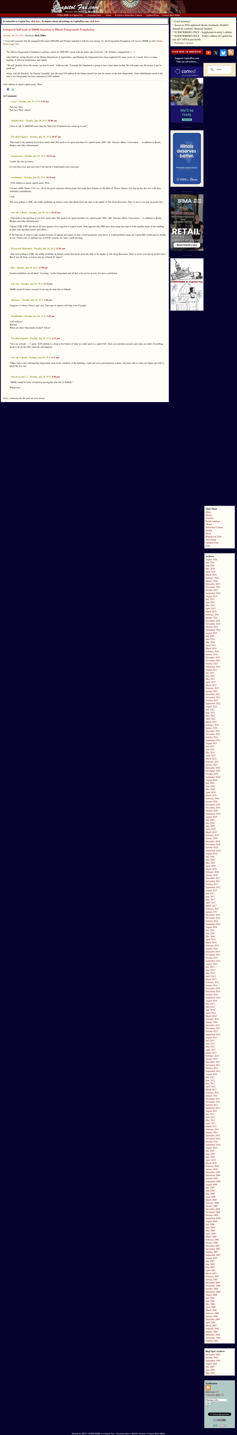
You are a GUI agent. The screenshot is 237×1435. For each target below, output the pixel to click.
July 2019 (210, 819)
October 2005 (212, 1357)
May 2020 (210, 789)
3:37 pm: (55, 357)
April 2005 (211, 1322)
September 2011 (213, 1107)
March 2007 (211, 1273)
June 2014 (210, 1006)
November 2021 (213, 734)
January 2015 (212, 985)
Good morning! (182, 21)
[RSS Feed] (230, 55)
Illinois (209, 515)
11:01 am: (61, 248)
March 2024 (211, 648)
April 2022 (211, 718)
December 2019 (213, 804)
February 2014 (212, 1019)
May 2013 (210, 1046)
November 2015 (213, 954)
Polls (208, 545)
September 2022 (213, 703)
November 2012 (213, 1064)
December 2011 (213, 1098)
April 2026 (211, 571)
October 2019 (212, 810)
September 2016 (213, 924)
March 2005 (211, 1325)
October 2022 (212, 700)
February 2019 (212, 835)
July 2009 (210, 1187)
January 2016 (212, 948)
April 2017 (211, 902)
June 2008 (210, 1227)
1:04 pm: (48, 300)
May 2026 (210, 568)
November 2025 (213, 586)
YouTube (210, 518)
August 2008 (211, 1221)
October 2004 (212, 1340)
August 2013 (211, 1037)
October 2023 (212, 663)
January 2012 (212, 1095)
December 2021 (213, 730)
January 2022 (212, 727)
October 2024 (212, 626)
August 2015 (211, 963)
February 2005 (212, 1328)
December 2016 (213, 914)
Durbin (209, 530)
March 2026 (211, 574)
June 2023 (210, 675)
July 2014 (210, 1003)
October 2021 (212, 737)
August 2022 (211, 706)
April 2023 (211, 681)
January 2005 (212, 1331)
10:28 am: (51, 156)
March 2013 (211, 1052)
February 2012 (212, 1092)
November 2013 (213, 1028)
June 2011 (210, 1117)
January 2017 (212, 911)
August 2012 (211, 1074)
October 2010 (212, 1141)
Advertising (211, 539)
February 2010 (212, 1166)
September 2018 (213, 850)
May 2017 (210, 899)
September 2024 (213, 629)
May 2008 (210, 1230)
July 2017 (210, 893)
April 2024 (211, 645)
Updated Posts (212, 542)
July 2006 (210, 1297)
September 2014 (213, 997)
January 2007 (212, 1279)
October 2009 (212, 1178)
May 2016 (210, 936)
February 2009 (212, 1202)
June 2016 (210, 933)
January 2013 (212, 1058)
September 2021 (213, 740)
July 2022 (210, 709)
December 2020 (213, 767)
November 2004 (213, 1337)
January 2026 (212, 580)
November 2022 (213, 697)
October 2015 (212, 957)
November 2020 (213, 770)
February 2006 (212, 1313)
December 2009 (213, 1172)
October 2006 (212, 1288)
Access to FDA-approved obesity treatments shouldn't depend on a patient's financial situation (200, 26)
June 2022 (210, 712)
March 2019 (211, 832)
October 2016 (212, 920)
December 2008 (213, 1209)
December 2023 (213, 657)
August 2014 (211, 1000)
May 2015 (210, 973)
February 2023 (212, 688)
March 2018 (211, 868)
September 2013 (213, 1034)
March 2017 (211, 905)
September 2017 (213, 887)
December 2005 (213, 1319)
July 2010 (210, 1150)
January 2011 (212, 1132)
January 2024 (212, 654)
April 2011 (211, 1123)
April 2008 (211, 1233)
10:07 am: (57, 136)
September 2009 (213, 1181)
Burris (208, 533)
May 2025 (210, 605)
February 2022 (212, 724)
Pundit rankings (213, 521)
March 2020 (211, 795)
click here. (95, 21)
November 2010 (213, 1138)
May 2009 (210, 1193)
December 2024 (213, 620)
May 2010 (210, 1156)
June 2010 (210, 1153)
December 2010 (213, 1135)
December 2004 (213, 1334)
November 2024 (213, 623)
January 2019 (212, 838)
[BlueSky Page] (223, 55)
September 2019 (213, 813)
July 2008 (210, 1224)
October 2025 (212, 590)
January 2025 (212, 617)
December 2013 (213, 1025)
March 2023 (211, 685)
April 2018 (211, 865)
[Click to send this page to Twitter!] (13, 89)
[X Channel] (215, 55)
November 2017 (213, 881)
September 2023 (213, 666)
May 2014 (210, 1009)
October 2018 (212, 847)
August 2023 (211, 669)
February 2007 (212, 1276)
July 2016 (210, 930)
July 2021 (210, 746)
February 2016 (212, 945)
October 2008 (212, 1215)
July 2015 (210, 966)
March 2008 (211, 1236)
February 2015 (212, 982)
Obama (209, 524)
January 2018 (212, 875)
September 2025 (213, 593)
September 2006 (213, 1291)
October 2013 (212, 1031)
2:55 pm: (56, 338)
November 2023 (213, 660)
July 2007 (210, 1261)
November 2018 (213, 844)
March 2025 (211, 611)
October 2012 (212, 1068)
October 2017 (212, 884)
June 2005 (210, 1369)
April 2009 (211, 1196)
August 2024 (211, 632)
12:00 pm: (43, 267)
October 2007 (212, 1251)
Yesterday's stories (183, 42)
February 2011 (212, 1129)
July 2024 (210, 636)
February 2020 (212, 798)
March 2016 (211, 942)
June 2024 (210, 639)
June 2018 (210, 859)
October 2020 (212, 773)
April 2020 (211, 792)
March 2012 (211, 1089)
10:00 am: (52, 120)
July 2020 (210, 783)
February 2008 (212, 1239)
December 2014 (213, 988)
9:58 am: (45, 101)
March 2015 (211, 979)
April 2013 (211, 1049)
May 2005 (210, 1372)
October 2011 (212, 1104)
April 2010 (211, 1159)
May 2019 (210, 825)
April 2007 (211, 1270)
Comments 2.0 (214, 1394)
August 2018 (211, 853)
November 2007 (213, 1248)
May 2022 (210, 715)
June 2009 (210, 1190)
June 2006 (210, 1300)
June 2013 (210, 1043)
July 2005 (210, 1366)
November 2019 (213, 807)
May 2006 (210, 1303)
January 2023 (212, 691)
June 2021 (210, 749)
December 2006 (213, 1282)
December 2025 (213, 583)
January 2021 (212, 764)
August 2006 (211, 1294)
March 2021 (211, 758)
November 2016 (213, 917)
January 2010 (212, 1169)
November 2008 (213, 1212)
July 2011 (210, 1114)
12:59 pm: (48, 283)
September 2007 (213, 1254)
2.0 (212, 1391)
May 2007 (210, 1267)
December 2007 (213, 1245)
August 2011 (211, 1110)
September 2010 (213, 1144)
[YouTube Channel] (208, 55)
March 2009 (211, 1199)
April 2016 (211, 939)
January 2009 (212, 1205)
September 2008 (213, 1218)
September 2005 (213, 1360)
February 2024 (212, 651)
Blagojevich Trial (213, 536)
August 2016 (211, 927)
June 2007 (210, 1264)
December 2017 (213, 878)
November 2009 (213, 1175)
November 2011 (213, 1101)
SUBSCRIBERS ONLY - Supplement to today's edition (203, 32)
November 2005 (213, 1354)
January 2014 (212, 1022)
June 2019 (210, 822)
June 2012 (210, 1080)
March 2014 (211, 1015)
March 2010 (211, 1163)
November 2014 (213, 991)
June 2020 (210, 786)
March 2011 (211, 1126)
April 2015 (211, 976)
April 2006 (211, 1307)
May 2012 (210, 1083)
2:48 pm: (50, 316)
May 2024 (210, 642)
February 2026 (212, 577)
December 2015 (213, 951)
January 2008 (212, 1242)
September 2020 (213, 776)
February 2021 (212, 761)
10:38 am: (56, 212)
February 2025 (212, 614)
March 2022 (211, 721)
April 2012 (211, 1086)
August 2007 (211, 1258)
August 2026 (211, 559)
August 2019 (211, 816)
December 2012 (213, 1061)
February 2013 (212, 1055)
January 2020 (212, 801)
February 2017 (212, 908)
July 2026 (210, 562)
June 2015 (210, 970)
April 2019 (211, 829)
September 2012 (213, 1071)
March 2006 (211, 1310)
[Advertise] (187, 53)
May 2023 (210, 678)
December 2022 (213, 694)
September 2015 (213, 960)
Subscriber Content (214, 527)
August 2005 (211, 1363)
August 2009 (211, 1184)
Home (208, 511)
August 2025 (211, 596)
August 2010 (211, 1147)
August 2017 (211, 890)
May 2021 (210, 752)
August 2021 (211, 743)
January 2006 (212, 1316)
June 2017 (210, 896)
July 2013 (210, 1040)
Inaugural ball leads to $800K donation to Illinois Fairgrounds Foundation (48, 29)
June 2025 (210, 602)
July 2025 (210, 599)
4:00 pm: (56, 376)
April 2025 (211, 608)
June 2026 (210, 565)
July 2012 (210, 1077)
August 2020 (211, 780)
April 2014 (211, 1012)
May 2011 (210, 1120)
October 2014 (212, 994)
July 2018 (210, 856)
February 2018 (212, 871)
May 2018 (210, 862)
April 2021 (211, 755)
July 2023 (210, 672)
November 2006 (213, 1285)
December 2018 (213, 841)
